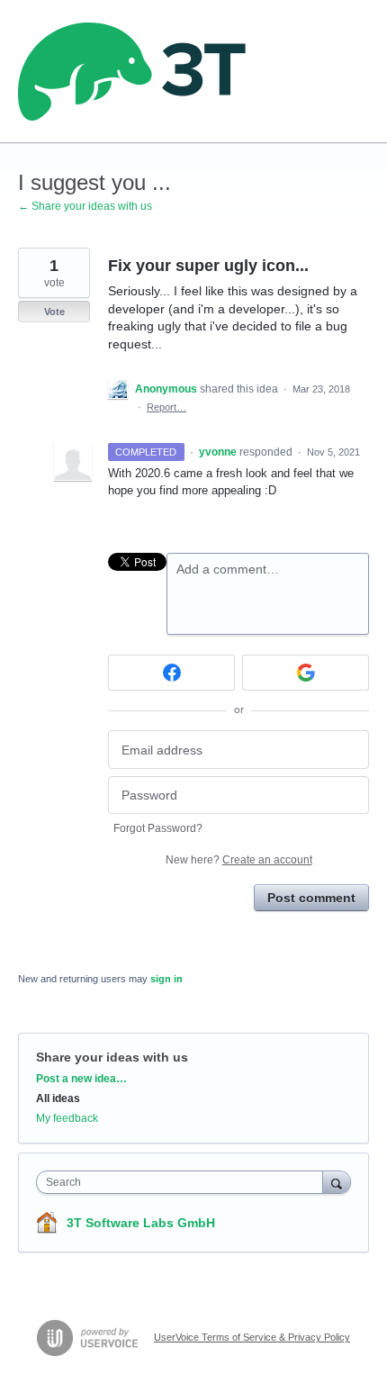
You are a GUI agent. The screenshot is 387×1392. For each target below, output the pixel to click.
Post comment (311, 897)
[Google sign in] (305, 673)
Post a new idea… (81, 1078)
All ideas (58, 1098)
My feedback (67, 1118)
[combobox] (183, 1182)
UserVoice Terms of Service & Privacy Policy (252, 1337)
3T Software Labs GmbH (141, 1223)
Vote (54, 311)
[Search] (336, 1182)
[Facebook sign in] (171, 673)
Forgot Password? (157, 828)
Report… (166, 407)
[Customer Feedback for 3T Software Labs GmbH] (133, 72)
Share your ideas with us (112, 1057)
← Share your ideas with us (85, 206)
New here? (239, 860)
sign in (166, 978)
